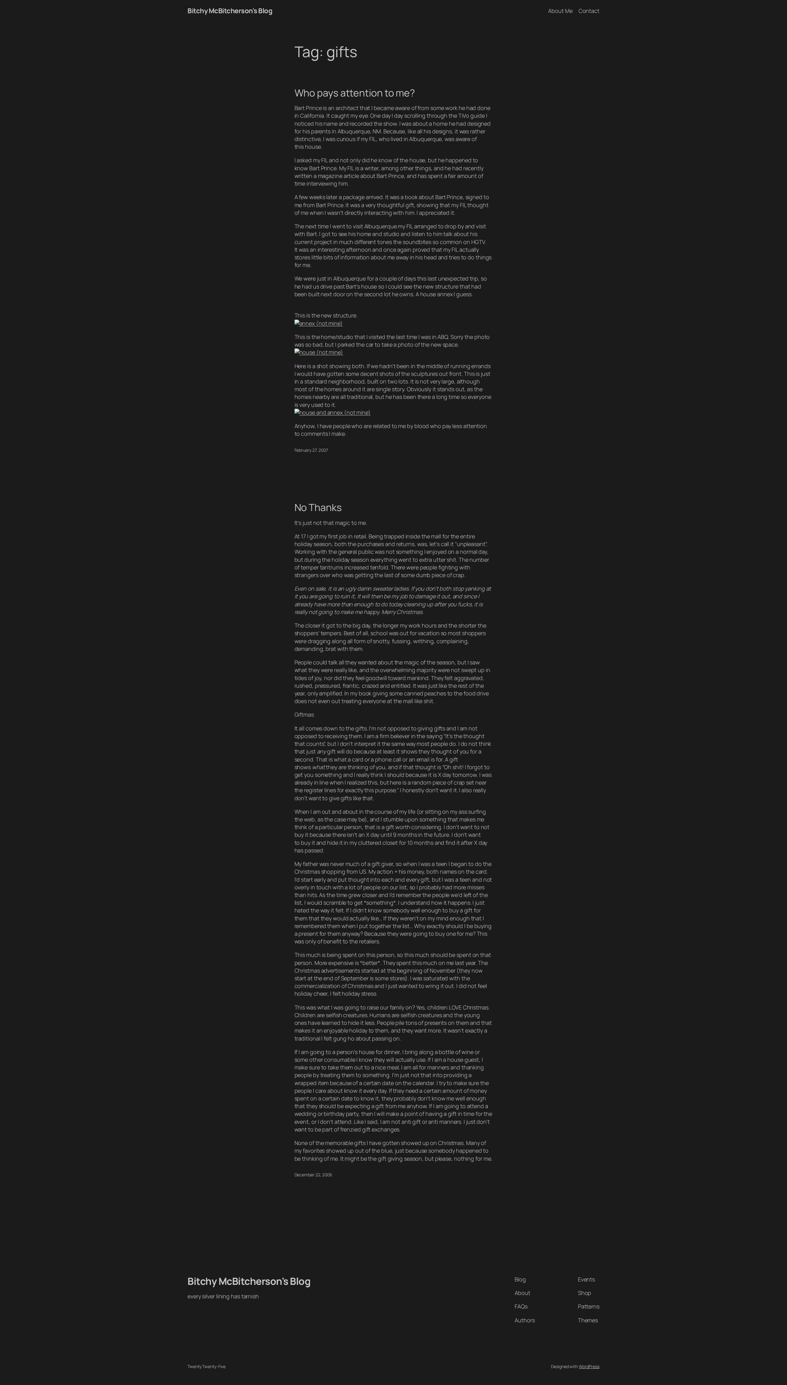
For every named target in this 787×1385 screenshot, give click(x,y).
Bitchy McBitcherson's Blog (230, 10)
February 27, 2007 (311, 450)
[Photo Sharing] (319, 323)
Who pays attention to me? (355, 92)
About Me (560, 10)
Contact (589, 10)
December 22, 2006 (313, 1175)
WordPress (589, 1366)
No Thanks (318, 507)
